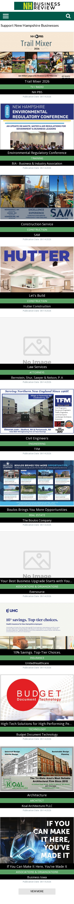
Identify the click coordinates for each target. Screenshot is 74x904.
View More (37, 891)
